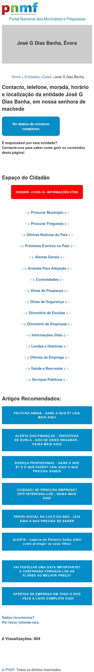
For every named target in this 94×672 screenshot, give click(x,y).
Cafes (47, 76)
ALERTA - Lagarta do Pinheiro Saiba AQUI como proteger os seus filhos (47, 541)
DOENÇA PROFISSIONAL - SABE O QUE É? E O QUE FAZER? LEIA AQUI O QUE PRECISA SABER (47, 467)
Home (16, 76)
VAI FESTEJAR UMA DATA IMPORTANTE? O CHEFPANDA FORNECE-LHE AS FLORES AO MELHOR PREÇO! (47, 571)
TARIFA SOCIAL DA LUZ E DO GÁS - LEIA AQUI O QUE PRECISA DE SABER (47, 518)
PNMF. (10, 669)
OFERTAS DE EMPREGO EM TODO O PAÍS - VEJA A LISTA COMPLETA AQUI (47, 596)
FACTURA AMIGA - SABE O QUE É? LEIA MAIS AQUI (47, 415)
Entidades (32, 76)
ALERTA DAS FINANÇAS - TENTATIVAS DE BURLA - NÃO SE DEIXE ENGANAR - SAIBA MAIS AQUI (47, 440)
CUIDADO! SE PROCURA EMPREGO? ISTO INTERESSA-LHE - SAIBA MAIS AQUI (47, 493)
